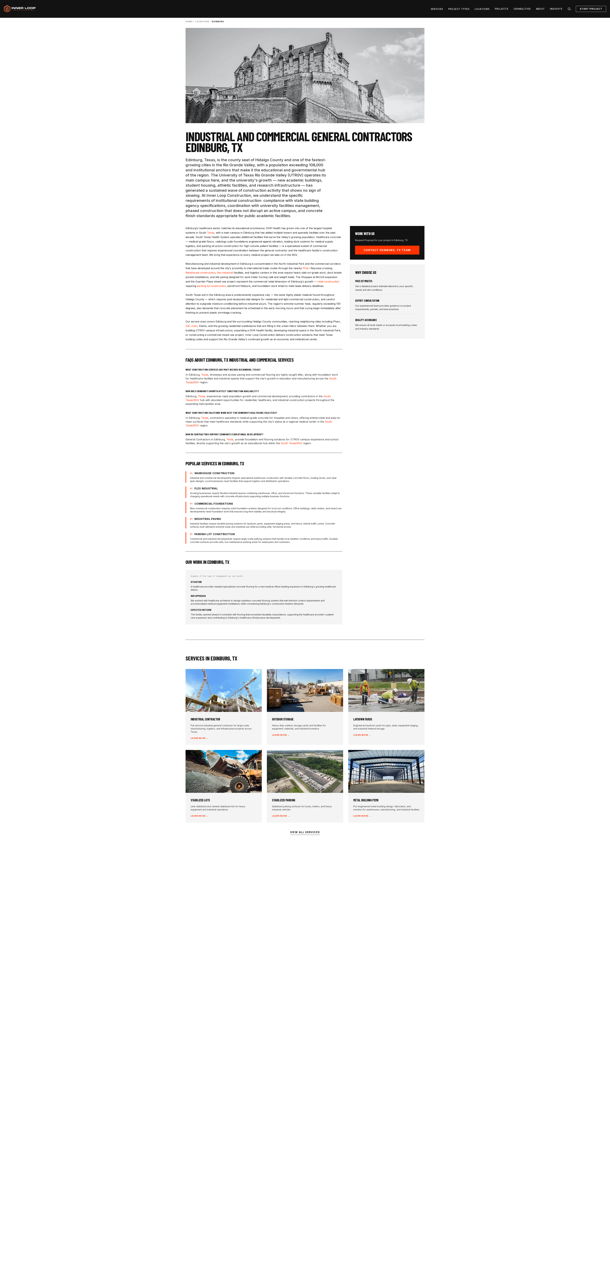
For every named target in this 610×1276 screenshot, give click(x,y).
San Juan (191, 326)
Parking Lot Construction (214, 534)
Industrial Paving (207, 518)
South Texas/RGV (291, 443)
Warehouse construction (200, 272)
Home (189, 21)
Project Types (459, 9)
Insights (556, 8)
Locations (482, 9)
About (540, 8)
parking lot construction (211, 286)
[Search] (569, 8)
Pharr (306, 268)
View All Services (305, 832)
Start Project (591, 8)
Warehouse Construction (214, 473)
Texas (210, 232)
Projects (501, 8)
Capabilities (522, 8)
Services (437, 9)
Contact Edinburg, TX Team (387, 250)
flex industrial (225, 272)
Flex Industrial (206, 488)
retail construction (328, 281)
